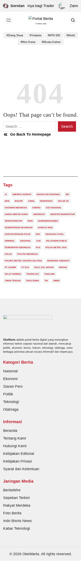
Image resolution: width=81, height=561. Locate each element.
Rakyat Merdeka (16, 505)
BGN (7, 201)
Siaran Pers (13, 386)
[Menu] (8, 20)
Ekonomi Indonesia (16, 207)
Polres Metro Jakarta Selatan (23, 261)
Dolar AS (63, 201)
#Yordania (35, 35)
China (31, 201)
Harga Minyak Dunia (16, 214)
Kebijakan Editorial (18, 454)
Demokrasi (46, 201)
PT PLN (25, 267)
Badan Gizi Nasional (48, 194)
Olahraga (10, 409)
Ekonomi (10, 379)
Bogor (19, 201)
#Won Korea (28, 42)
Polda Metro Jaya (56, 247)
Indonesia (39, 214)
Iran (30, 221)
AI (6, 194)
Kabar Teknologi (16, 528)
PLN (38, 247)
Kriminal (10, 241)
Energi (36, 207)
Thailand (49, 274)
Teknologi (32, 274)
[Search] (73, 20)
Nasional (25, 241)
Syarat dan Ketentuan (21, 469)
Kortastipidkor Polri (17, 234)
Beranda (10, 431)
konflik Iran (45, 227)
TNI (46, 280)
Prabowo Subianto (58, 261)
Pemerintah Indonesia (18, 247)
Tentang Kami (14, 438)
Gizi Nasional (53, 207)
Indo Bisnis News (17, 521)
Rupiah (63, 267)
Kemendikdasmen (48, 221)
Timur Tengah (13, 280)
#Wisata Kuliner (51, 42)
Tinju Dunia (32, 280)
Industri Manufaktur (62, 214)
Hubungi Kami (15, 446)
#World (70, 35)
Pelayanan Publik (56, 241)
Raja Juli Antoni (44, 267)
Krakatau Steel (54, 234)
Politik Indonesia (27, 254)
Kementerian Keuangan (18, 227)
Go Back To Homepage (30, 134)
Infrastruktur (13, 221)
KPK (38, 234)
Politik (8, 394)
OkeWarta (30, 554)
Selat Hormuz (13, 274)
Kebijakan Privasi (17, 461)
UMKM (56, 280)
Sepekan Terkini (16, 498)
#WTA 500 (54, 35)
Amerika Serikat (21, 194)
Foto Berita (12, 513)
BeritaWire (12, 490)
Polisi (8, 254)
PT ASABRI (10, 267)
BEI (67, 194)
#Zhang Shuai (14, 35)
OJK (38, 241)
